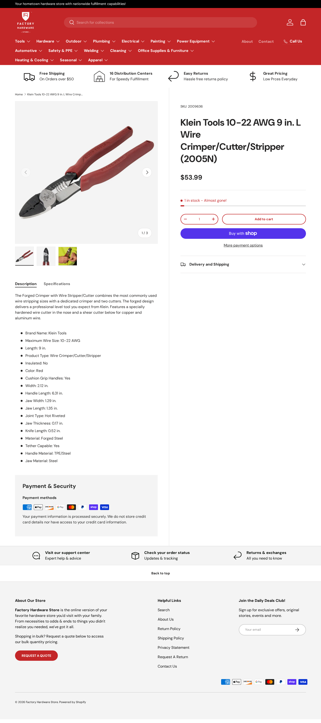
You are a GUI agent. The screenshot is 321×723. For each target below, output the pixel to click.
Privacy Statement (173, 647)
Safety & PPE (60, 50)
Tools (20, 41)
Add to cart (264, 219)
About (247, 41)
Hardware (45, 41)
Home (19, 94)
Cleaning (118, 50)
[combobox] (160, 22)
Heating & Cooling (31, 60)
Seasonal (68, 60)
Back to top (160, 573)
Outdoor (74, 41)
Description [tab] (26, 283)
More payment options (243, 245)
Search (164, 609)
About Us (166, 619)
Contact (266, 41)
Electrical (130, 41)
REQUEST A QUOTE (36, 655)
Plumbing (101, 41)
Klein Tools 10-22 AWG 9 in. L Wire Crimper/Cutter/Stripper (55, 94)
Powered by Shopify (72, 702)
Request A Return (173, 656)
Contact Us (167, 666)
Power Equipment (193, 41)
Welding (91, 50)
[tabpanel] (86, 378)
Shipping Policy (171, 638)
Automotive (26, 50)
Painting (158, 41)
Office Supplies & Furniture (163, 50)
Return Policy (169, 628)
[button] (303, 22)
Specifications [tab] (57, 283)
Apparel (95, 60)
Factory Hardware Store (42, 702)
